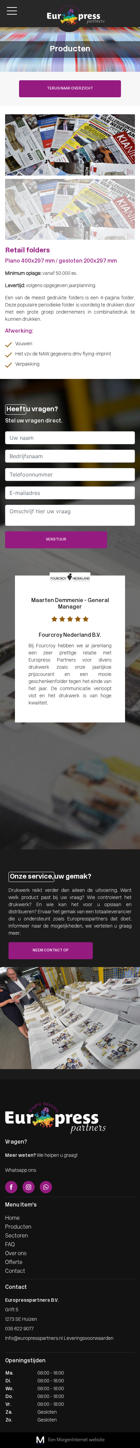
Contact (15, 1271)
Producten (18, 1227)
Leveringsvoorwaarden (88, 1338)
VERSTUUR (56, 540)
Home (12, 1218)
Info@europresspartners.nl (34, 1338)
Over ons (16, 1253)
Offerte (13, 1262)
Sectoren (16, 1236)
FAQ (10, 1245)
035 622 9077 (19, 1329)
